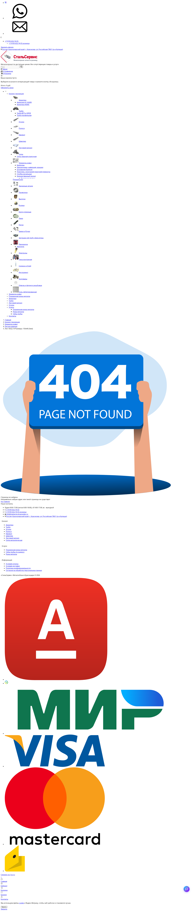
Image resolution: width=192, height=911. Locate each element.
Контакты (12, 316)
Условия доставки (13, 566)
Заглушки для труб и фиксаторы (31, 238)
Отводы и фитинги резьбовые (30, 285)
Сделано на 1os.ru (8, 875)
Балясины (20, 165)
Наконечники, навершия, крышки (30, 167)
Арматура (22, 100)
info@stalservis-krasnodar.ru (17, 514)
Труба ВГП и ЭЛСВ (24, 113)
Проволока (23, 192)
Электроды (23, 253)
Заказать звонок (7, 47)
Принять (4, 907)
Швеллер (22, 141)
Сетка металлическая (14, 540)
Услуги (11, 307)
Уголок (21, 122)
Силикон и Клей (25, 266)
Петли (21, 225)
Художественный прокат (26, 176)
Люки (21, 218)
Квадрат (22, 135)
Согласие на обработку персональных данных (24, 570)
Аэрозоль (20, 246)
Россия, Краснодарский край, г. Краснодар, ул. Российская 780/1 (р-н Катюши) (32, 49)
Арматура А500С (23, 104)
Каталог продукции (16, 94)
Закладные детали (26, 186)
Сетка (21, 154)
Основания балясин (24, 169)
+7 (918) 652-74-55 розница (19, 43)
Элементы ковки (25, 163)
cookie (21, 903)
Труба (21, 111)
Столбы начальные (24, 174)
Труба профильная (24, 115)
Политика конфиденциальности (18, 568)
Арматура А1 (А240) (24, 102)
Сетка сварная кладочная (27, 156)
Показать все (18, 179)
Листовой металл (25, 148)
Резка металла (18, 312)
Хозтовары (23, 279)
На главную (5, 501)
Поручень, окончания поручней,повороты (33, 172)
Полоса (22, 128)
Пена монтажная (25, 259)
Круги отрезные (25, 212)
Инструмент (23, 272)
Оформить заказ (7, 88)
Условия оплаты (12, 564)
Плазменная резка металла (19, 296)
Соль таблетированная (28, 292)
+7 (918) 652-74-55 (11, 41)
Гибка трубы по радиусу (15, 552)
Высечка (22, 199)
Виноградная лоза (28, 178)
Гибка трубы (17, 314)
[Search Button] (21, 66)
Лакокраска (23, 244)
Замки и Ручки (24, 231)
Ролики (21, 205)
